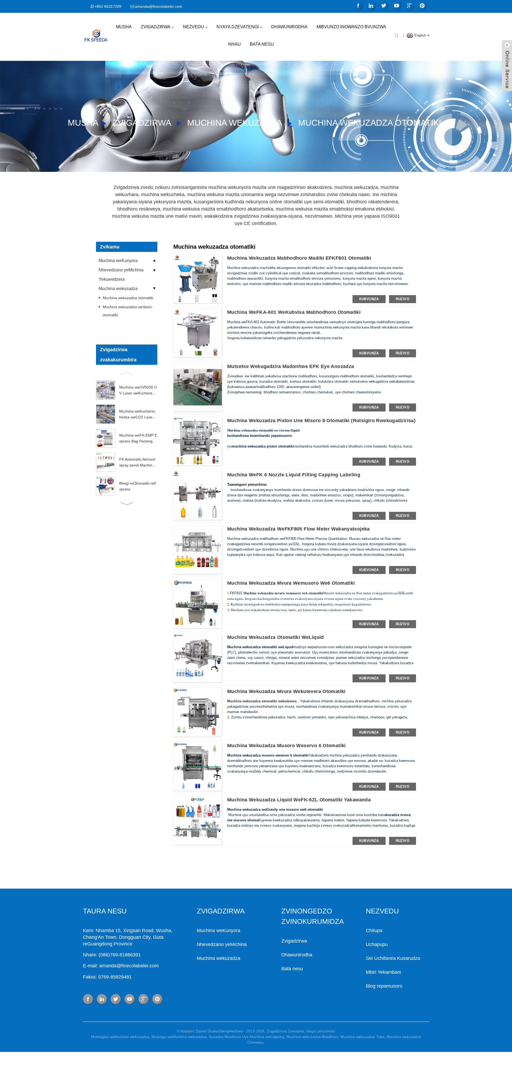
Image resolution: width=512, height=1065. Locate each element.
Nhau (234, 44)
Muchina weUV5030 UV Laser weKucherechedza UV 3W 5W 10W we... (138, 390)
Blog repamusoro (384, 986)
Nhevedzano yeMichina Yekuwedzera (121, 275)
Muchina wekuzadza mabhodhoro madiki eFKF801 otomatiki (299, 258)
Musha (124, 27)
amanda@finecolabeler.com (158, 6)
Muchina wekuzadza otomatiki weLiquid (275, 637)
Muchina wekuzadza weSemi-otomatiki (128, 311)
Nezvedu (193, 27)
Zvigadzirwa (155, 27)
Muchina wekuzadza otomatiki (369, 123)
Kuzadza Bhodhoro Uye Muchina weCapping (246, 1037)
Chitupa (374, 930)
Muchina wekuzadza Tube (363, 1037)
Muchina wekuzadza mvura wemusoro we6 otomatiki (291, 583)
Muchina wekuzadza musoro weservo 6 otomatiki (286, 745)
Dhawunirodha (289, 27)
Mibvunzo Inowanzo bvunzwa (351, 27)
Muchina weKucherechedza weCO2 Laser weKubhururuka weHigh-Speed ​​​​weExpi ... (138, 414)
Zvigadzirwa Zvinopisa (285, 1031)
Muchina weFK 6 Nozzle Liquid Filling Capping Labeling (293, 474)
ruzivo (402, 299)
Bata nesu (262, 44)
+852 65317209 (108, 6)
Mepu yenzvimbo (320, 1031)
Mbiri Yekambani (383, 972)
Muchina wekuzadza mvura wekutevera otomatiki (286, 691)
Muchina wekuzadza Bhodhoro (312, 1037)
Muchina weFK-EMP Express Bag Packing (138, 438)
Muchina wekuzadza (234, 123)
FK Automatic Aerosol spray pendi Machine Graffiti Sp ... (137, 462)
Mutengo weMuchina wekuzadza (179, 1037)
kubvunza (369, 299)
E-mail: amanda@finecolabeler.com (121, 965)
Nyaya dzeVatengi (238, 27)
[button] (126, 373)
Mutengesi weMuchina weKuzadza (120, 1037)
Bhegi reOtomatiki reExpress (137, 486)
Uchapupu (377, 944)
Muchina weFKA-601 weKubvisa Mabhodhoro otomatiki (294, 312)
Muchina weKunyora (118, 260)
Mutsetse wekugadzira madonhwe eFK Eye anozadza (290, 366)
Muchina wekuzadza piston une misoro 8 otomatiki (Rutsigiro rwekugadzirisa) (321, 420)
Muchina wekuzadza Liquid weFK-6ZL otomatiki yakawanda (299, 799)
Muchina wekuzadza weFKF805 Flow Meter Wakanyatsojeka (298, 529)
